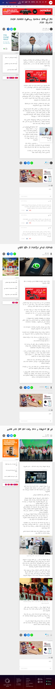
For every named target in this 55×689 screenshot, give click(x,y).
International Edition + (23, 6)
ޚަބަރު (7, 77)
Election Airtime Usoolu (29, 686)
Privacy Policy (28, 680)
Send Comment (24, 196)
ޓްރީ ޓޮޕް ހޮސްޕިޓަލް (15, 484)
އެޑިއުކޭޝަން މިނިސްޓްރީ (12, 77)
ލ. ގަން (11, 484)
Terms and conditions (29, 683)
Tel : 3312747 (19, 683)
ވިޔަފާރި (8, 484)
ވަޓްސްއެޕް (16, 302)
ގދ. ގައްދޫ (16, 77)
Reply (22, 210)
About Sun (27, 684)
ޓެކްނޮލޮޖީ (13, 302)
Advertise (27, 681)
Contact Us (27, 678)
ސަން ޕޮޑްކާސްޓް (19, 3)
